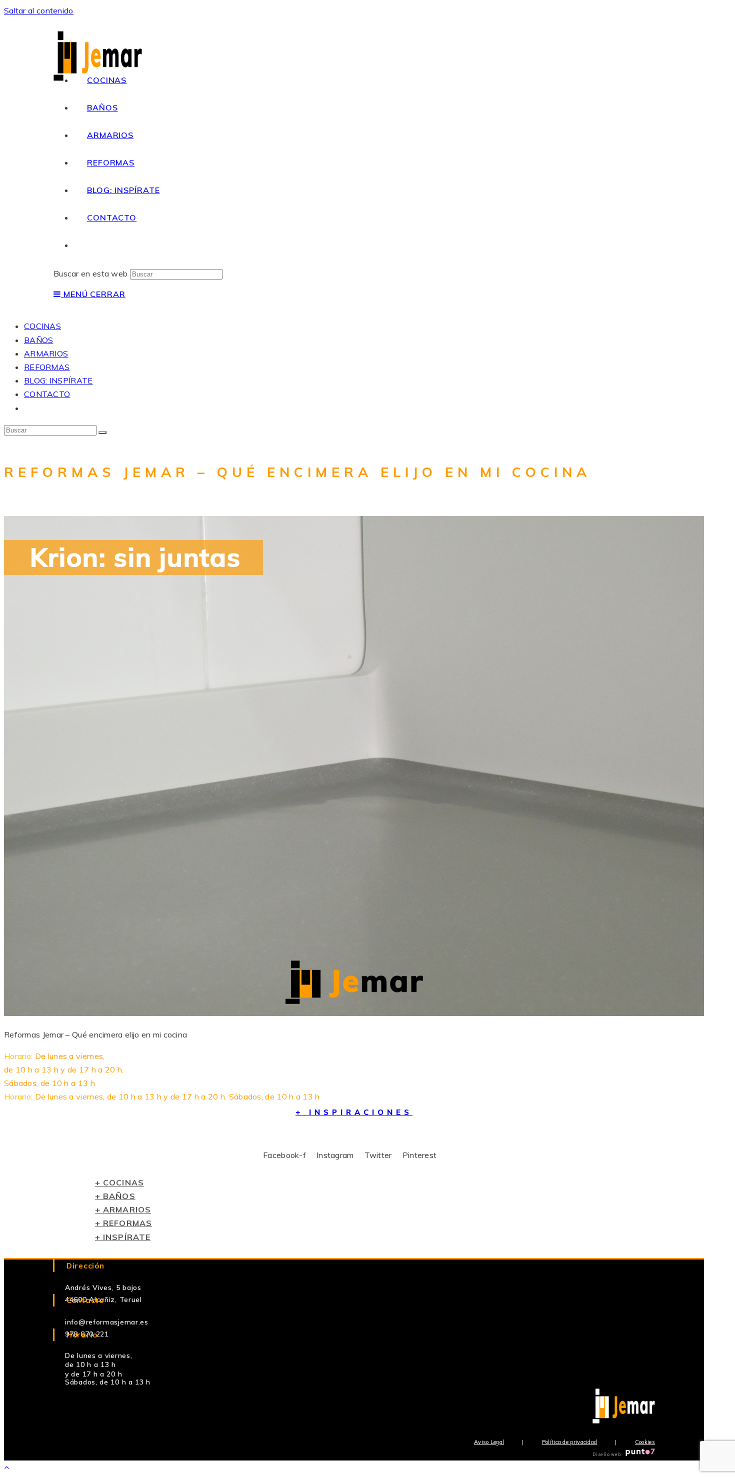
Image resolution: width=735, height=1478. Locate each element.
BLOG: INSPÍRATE (58, 381)
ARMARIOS (46, 353)
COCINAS (42, 326)
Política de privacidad (570, 1442)
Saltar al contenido (39, 11)
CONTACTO (47, 394)
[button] (119, 1183)
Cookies (645, 1442)
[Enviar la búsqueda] (102, 432)
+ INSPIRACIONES (354, 1112)
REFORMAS (47, 367)
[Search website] (87, 245)
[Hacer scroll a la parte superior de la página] (6, 1467)
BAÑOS (39, 340)
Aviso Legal (489, 1442)
